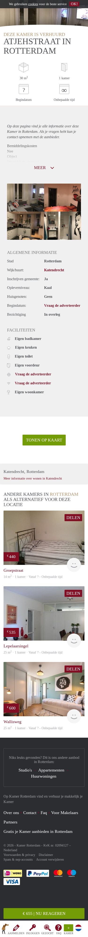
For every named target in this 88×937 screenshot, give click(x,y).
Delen (73, 517)
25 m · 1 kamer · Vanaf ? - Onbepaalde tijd (33, 728)
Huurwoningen (43, 776)
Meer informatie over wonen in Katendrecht (33, 478)
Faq (44, 812)
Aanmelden (16, 933)
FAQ (58, 933)
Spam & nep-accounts (18, 859)
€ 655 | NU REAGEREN (44, 913)
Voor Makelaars (64, 812)
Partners (10, 822)
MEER (40, 167)
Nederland (10, 850)
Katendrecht (54, 270)
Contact (29, 812)
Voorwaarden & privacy (19, 855)
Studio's (25, 770)
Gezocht (47, 933)
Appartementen (51, 770)
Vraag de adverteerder (62, 305)
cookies (33, 4)
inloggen (33, 933)
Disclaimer (46, 855)
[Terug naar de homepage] (5, 929)
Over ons (11, 812)
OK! (74, 4)
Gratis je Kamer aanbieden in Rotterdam (38, 831)
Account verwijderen (50, 859)
